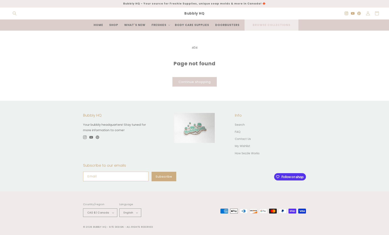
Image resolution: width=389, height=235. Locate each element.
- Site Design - (117, 227)
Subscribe (164, 176)
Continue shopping (194, 82)
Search (240, 125)
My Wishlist (242, 146)
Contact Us (243, 139)
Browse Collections (271, 25)
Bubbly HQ (99, 227)
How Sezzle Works (247, 153)
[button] (14, 13)
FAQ (237, 132)
